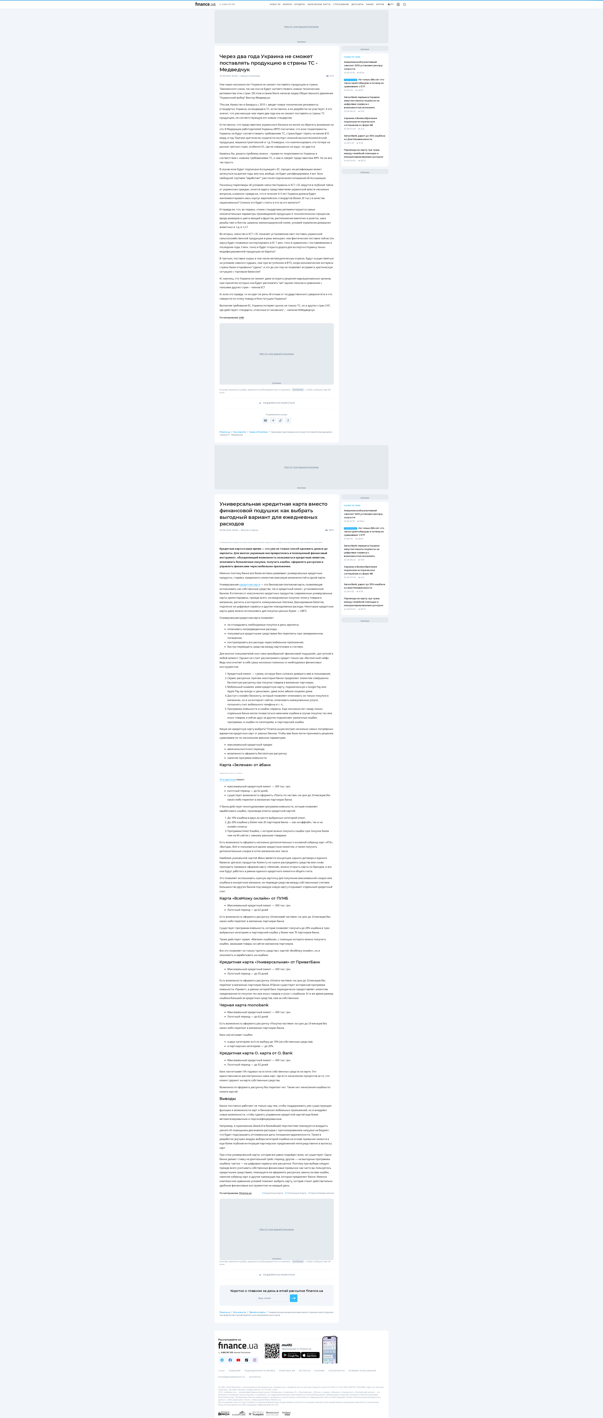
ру (392, 4)
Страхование (341, 4)
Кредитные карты (272, 1346)
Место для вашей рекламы (301, 26)
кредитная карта (249, 658)
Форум (380, 4)
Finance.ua (225, 432)
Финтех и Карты (249, 530)
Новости (275, 4)
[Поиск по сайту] (404, 4)
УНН (241, 317)
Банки (370, 4)
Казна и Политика (250, 76)
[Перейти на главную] (205, 4)
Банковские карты (319, 4)
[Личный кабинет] (398, 4)
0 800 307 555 (228, 4)
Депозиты (357, 4)
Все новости (239, 432)
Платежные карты (296, 1346)
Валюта (287, 4)
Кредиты (299, 4)
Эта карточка (228, 932)
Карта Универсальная (321, 1346)
